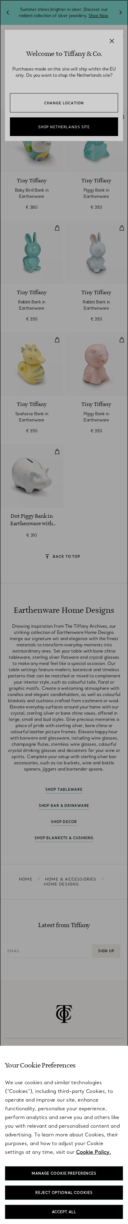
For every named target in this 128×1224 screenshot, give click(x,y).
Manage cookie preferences (64, 1173)
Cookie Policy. (93, 1152)
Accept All (64, 1212)
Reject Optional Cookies (63, 1192)
